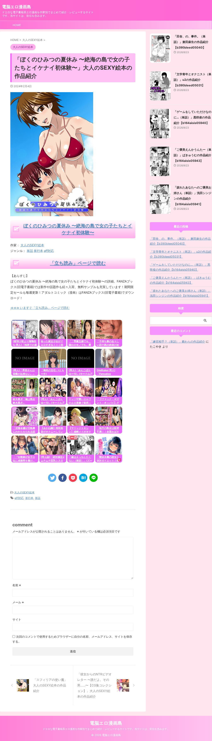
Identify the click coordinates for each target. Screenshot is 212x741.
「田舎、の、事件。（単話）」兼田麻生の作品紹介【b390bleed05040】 (191, 42)
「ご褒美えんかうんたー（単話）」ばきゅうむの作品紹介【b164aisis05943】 (192, 155)
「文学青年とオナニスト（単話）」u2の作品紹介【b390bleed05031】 (192, 79)
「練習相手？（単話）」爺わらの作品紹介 (177, 341)
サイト (16, 619)
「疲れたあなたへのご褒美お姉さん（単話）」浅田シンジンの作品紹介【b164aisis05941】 (180, 293)
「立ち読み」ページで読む (78, 263)
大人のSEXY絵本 (32, 245)
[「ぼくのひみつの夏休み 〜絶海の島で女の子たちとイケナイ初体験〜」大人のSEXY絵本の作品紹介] (83, 478)
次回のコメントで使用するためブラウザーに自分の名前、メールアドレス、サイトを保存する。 (72, 639)
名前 (16, 585)
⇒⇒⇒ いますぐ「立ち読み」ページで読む (40, 308)
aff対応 (49, 251)
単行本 (38, 251)
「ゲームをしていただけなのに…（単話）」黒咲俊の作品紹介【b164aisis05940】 (192, 117)
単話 (30, 251)
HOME (17, 25)
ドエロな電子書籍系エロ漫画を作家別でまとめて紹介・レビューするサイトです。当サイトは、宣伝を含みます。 (106, 728)
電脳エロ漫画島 (16, 6)
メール (18, 602)
